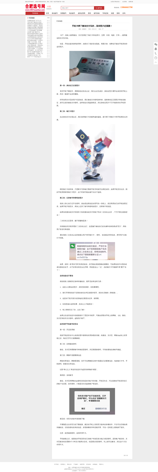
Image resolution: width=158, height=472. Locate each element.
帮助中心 (101, 464)
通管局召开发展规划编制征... (35, 24)
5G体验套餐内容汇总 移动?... (35, 43)
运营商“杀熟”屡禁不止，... (34, 32)
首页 (47, 13)
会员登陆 (124, 1)
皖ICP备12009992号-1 (89, 469)
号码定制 (105, 13)
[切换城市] (48, 9)
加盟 (112, 13)
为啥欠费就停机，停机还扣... (35, 45)
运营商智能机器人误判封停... (35, 37)
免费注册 (131, 1)
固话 (89, 13)
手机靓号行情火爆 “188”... (34, 55)
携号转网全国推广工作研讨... (35, 40)
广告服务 (75, 464)
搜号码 (100, 8)
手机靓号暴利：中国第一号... (35, 53)
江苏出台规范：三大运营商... (35, 48)
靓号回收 (97, 13)
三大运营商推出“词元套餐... (35, 30)
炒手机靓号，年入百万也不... (35, 50)
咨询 (123, 13)
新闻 (118, 13)
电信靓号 (72, 13)
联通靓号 (63, 13)
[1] (125, 455)
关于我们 (56, 464)
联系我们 (63, 464)
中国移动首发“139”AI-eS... (34, 20)
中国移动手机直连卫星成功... (35, 29)
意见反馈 (88, 464)
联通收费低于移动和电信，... (35, 47)
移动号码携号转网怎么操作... (35, 33)
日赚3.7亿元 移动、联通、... (35, 42)
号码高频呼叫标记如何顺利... (35, 35)
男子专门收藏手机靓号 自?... (35, 52)
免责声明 (82, 464)
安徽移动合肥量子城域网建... (35, 27)
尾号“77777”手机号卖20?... (34, 57)
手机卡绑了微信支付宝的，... (35, 22)
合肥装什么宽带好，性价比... (35, 25)
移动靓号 (55, 13)
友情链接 (95, 464)
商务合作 (69, 464)
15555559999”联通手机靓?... (35, 38)
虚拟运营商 (81, 13)
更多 (48, 17)
